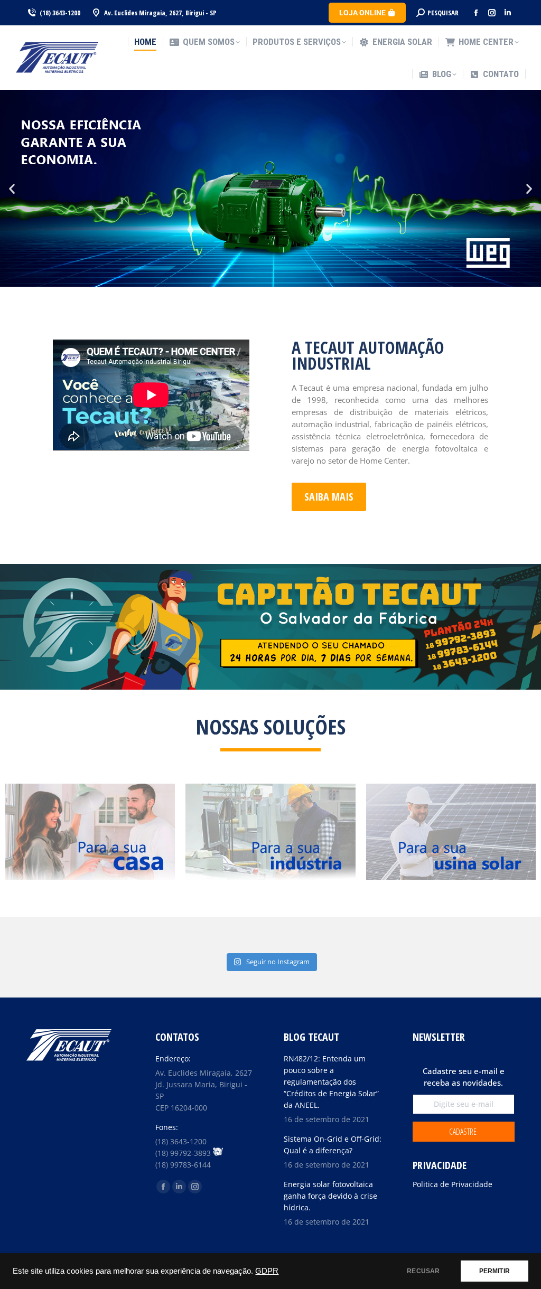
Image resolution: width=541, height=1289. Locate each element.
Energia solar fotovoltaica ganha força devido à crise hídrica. (330, 1195)
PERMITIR (494, 1271)
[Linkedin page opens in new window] (508, 13)
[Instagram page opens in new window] (492, 13)
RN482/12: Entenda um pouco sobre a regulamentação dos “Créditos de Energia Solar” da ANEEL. (331, 1081)
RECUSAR (423, 1271)
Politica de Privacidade (452, 1184)
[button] (11, 188)
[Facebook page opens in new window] (476, 13)
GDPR (266, 1271)
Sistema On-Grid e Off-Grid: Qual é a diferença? (332, 1144)
